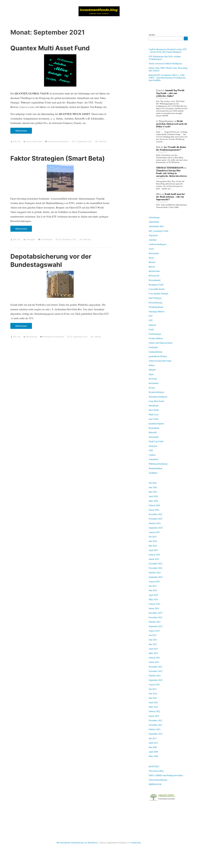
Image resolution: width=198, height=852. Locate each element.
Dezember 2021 (155, 720)
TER (151, 450)
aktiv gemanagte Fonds (158, 230)
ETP (151, 320)
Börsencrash (154, 275)
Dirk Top (16, 141)
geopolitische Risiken (158, 356)
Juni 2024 (153, 590)
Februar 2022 (154, 711)
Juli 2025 (153, 536)
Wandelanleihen (155, 468)
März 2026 (153, 500)
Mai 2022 (153, 697)
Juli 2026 (153, 482)
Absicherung (31, 336)
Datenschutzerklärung (158, 779)
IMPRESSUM (155, 784)
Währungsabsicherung (158, 463)
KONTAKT (154, 766)
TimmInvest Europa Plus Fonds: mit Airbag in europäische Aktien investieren (171, 173)
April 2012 (153, 742)
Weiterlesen (22, 131)
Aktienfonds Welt (156, 226)
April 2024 (153, 594)
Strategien (30, 239)
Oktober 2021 (155, 729)
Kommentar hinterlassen (58, 141)
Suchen (152, 34)
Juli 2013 (153, 738)
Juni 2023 (153, 639)
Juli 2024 (153, 585)
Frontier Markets (156, 338)
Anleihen (153, 239)
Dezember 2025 (155, 514)
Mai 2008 (153, 747)
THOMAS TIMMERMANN (169, 167)
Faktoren (152, 324)
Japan (151, 374)
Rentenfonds (154, 427)
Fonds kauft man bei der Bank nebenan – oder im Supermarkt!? (170, 196)
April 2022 (153, 702)
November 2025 (155, 518)
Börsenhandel (154, 280)
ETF (151, 315)
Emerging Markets (156, 311)
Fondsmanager (155, 333)
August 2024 (154, 581)
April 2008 (153, 751)
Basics (151, 257)
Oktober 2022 (155, 675)
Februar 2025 (154, 554)
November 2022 (155, 671)
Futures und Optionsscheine (160, 342)
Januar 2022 (154, 715)
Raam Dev (136, 842)
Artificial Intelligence (158, 244)
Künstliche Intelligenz (158, 396)
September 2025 (156, 527)
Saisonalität (153, 436)
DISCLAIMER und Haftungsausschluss (166, 775)
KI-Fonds (153, 378)
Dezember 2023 (155, 612)
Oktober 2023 (155, 621)
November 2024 (155, 567)
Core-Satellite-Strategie (158, 293)
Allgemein (153, 235)
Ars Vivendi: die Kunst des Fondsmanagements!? (171, 148)
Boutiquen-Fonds (156, 284)
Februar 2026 (154, 505)
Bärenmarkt (154, 253)
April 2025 (153, 550)
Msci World (154, 410)
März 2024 (153, 599)
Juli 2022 (153, 689)
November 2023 (155, 617)
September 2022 (156, 680)
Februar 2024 (154, 603)
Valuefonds (153, 459)
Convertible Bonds (157, 289)
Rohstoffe (153, 432)
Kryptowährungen (156, 392)
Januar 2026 (154, 509)
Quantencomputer (156, 423)
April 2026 (153, 496)
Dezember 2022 (155, 666)
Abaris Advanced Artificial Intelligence (165, 63)
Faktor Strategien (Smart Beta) (57, 158)
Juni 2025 (153, 541)
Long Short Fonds (156, 401)
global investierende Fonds (160, 360)
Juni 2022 (153, 693)
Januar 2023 (154, 662)
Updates (152, 454)
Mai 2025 (153, 545)
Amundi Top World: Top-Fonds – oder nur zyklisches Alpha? (170, 93)
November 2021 (155, 724)
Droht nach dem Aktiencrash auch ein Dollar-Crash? (171, 123)
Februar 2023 (154, 657)
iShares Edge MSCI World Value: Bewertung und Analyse (168, 69)
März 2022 (153, 706)
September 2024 (156, 577)
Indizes (152, 365)
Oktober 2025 (155, 523)
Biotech (152, 262)
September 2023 (156, 626)
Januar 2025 (154, 559)
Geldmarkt (153, 347)
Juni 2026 (153, 487)
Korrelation (153, 383)
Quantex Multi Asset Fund (50, 48)
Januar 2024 (154, 608)
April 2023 (153, 648)
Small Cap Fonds (156, 441)
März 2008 (153, 756)
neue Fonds (154, 418)
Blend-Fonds (154, 271)
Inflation (152, 369)
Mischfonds (154, 405)
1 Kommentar (47, 239)
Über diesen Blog (156, 770)
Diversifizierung (155, 302)
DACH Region (155, 297)
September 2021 (156, 733)
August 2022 (154, 684)
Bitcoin (152, 266)
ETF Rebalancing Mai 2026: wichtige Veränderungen (165, 57)
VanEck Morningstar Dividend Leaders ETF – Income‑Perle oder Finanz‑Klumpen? (168, 50)
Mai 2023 (153, 644)
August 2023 (154, 630)
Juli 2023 (153, 635)
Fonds (28, 141)
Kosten (152, 387)
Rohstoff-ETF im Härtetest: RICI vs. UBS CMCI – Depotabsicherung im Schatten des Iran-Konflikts (167, 78)
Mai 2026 (153, 491)
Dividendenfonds (156, 307)
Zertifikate (153, 472)
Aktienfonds (154, 221)
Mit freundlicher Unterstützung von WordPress (77, 842)
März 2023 (153, 653)
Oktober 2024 (155, 572)
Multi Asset (37, 141)
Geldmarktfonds (155, 351)
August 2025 (154, 532)
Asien (151, 248)
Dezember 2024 (155, 563)
